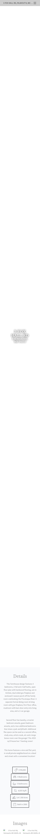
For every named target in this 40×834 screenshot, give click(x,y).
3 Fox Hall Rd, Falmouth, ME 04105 (18, 3)
